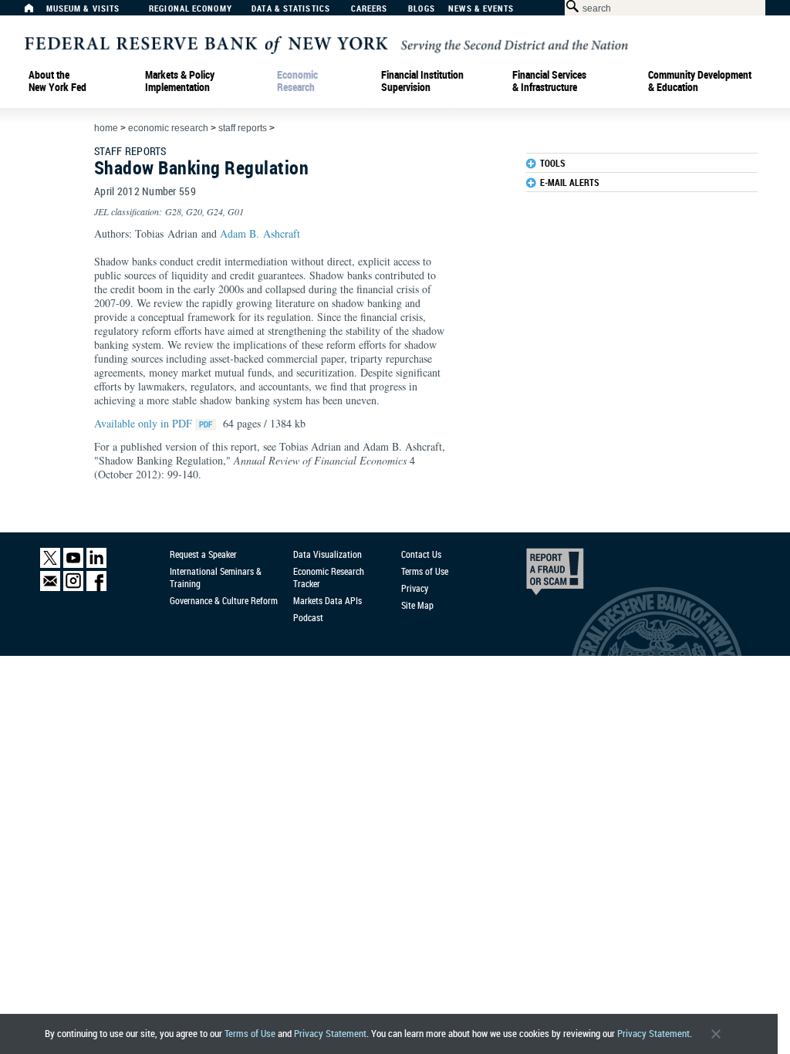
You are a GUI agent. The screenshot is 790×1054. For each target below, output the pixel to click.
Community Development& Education (699, 81)
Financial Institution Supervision (422, 81)
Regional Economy (190, 9)
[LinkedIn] (96, 564)
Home (106, 128)
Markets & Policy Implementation (179, 81)
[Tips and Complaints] (534, 575)
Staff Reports (242, 128)
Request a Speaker (203, 554)
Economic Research (297, 81)
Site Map (417, 605)
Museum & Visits (83, 9)
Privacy (414, 588)
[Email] (50, 587)
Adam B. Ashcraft (260, 233)
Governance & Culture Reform (224, 600)
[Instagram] (73, 587)
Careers (369, 9)
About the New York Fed (57, 81)
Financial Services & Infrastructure (549, 81)
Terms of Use (250, 1034)
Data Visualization (327, 554)
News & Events (481, 9)
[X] (50, 564)
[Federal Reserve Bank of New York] (326, 43)
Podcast (308, 617)
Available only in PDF (144, 423)
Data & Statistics (291, 9)
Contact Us (421, 554)
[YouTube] (73, 564)
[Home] (37, 12)
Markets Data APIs (327, 600)
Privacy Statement (330, 1034)
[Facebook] (96, 587)
